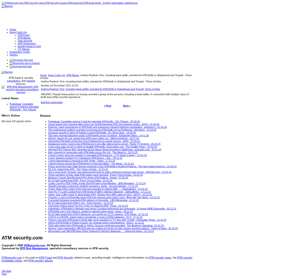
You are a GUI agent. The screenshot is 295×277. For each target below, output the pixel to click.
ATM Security (65, 257)
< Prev (107, 105)
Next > (126, 105)
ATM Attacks (72, 75)
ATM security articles (40, 260)
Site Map (6, 271)
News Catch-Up (56, 75)
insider (59, 102)
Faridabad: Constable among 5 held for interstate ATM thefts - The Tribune (24, 107)
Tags (4, 274)
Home (43, 75)
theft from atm (48, 102)
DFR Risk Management (34, 248)
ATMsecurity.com (34, 245)
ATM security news (160, 257)
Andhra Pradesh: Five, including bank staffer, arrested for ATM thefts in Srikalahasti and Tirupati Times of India (100, 89)
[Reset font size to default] (25, 63)
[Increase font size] (21, 66)
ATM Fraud (45, 257)
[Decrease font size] (21, 60)
